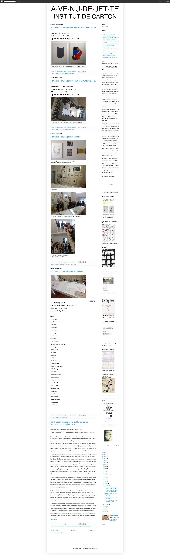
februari (107, 485)
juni (106, 479)
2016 (104, 469)
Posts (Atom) (61, 533)
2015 (104, 471)
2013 (104, 507)
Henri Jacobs (105, 26)
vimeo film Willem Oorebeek (110, 52)
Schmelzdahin (106, 47)
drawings (56, 264)
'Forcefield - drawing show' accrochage (66, 271)
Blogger (95, 548)
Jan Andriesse (58, 526)
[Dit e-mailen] (79, 71)
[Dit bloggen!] (80, 71)
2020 (104, 460)
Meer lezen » (53, 519)
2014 (104, 473)
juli (105, 477)
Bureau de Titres (107, 33)
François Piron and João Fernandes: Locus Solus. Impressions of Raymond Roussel (111, 36)
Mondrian (83, 526)
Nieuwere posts (54, 530)
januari (106, 504)
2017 (104, 466)
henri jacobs (115, 515)
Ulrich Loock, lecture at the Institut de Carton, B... (110, 501)
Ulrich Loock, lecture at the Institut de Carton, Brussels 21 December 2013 (69, 423)
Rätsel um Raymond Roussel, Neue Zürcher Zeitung (110, 44)
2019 (104, 462)
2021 (104, 458)
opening (74, 264)
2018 (104, 464)
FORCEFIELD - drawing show (61, 73)
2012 (104, 509)
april (106, 481)
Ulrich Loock (88, 526)
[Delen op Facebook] (84, 71)
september (107, 475)
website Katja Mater (108, 53)
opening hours (71, 73)
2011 (104, 511)
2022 (104, 456)
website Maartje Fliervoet (109, 55)
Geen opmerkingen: (71, 71)
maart (106, 483)
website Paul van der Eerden (110, 57)
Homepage (74, 530)
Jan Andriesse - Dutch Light (109, 39)
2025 (104, 454)
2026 (104, 452)
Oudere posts (93, 530)
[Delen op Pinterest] (85, 71)
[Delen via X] (82, 71)
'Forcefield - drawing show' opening (65, 137)
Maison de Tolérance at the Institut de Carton (70, 526)
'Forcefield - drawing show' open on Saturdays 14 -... (111, 487)
